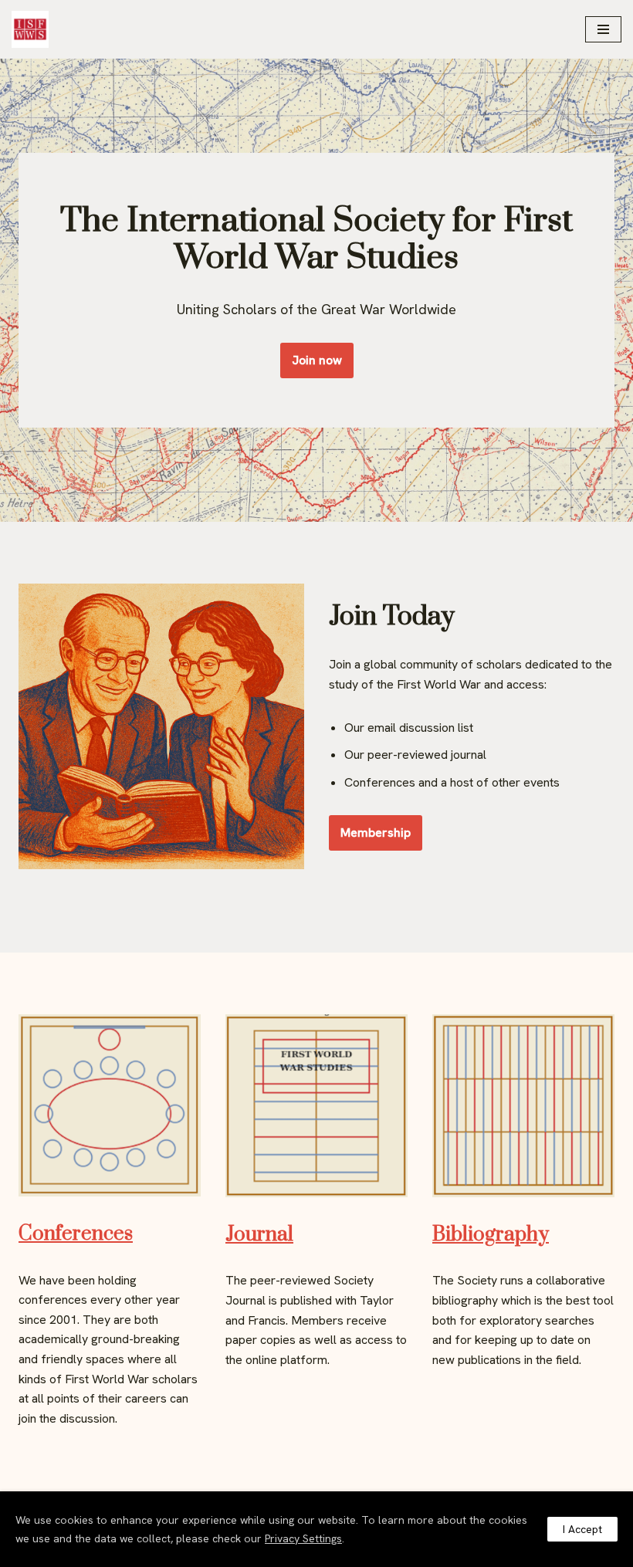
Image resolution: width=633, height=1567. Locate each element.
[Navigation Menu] (603, 29)
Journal (259, 1234)
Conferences (76, 1234)
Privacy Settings (303, 1538)
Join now (317, 360)
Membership (375, 832)
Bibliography (490, 1234)
